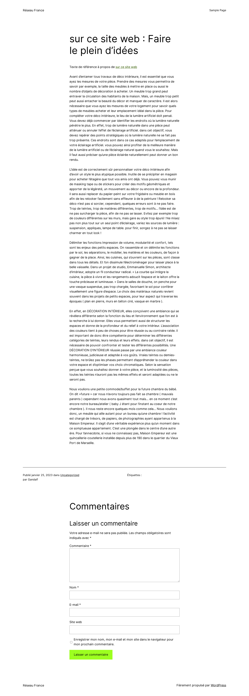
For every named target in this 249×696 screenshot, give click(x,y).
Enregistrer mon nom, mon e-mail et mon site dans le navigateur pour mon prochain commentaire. (123, 642)
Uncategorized (69, 475)
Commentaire (80, 546)
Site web (75, 622)
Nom (74, 587)
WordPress (218, 685)
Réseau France (33, 10)
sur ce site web (126, 67)
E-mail (75, 604)
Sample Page (217, 10)
